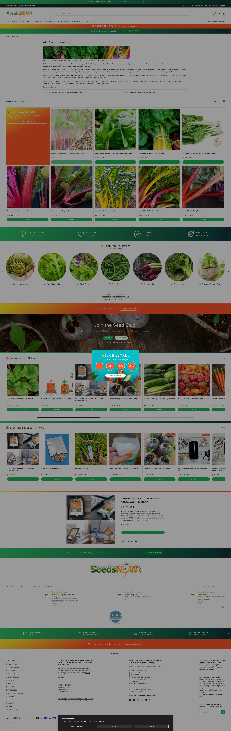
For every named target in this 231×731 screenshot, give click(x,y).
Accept (114, 726)
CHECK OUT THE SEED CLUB (130, 374)
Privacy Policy (99, 721)
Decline (151, 726)
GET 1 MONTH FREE (130, 380)
